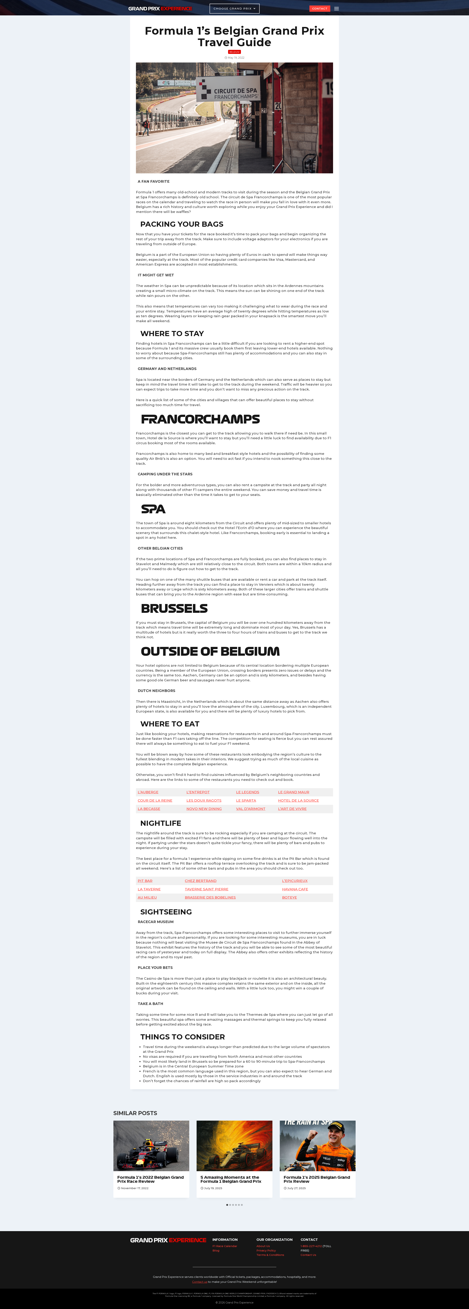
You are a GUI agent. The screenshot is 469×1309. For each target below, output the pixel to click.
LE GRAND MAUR (293, 792)
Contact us (199, 1282)
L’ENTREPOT (198, 792)
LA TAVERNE (149, 889)
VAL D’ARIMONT (250, 809)
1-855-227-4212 (311, 1246)
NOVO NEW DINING (204, 809)
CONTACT (320, 8)
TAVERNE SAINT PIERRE (206, 889)
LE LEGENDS (247, 792)
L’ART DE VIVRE (292, 809)
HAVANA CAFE (295, 889)
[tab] (227, 1205)
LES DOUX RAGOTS (204, 800)
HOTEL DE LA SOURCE (298, 800)
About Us (263, 1246)
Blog (216, 1250)
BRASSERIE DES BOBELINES (210, 897)
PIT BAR (145, 881)
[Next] (349, 1161)
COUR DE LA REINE (155, 800)
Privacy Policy (266, 1250)
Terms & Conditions (270, 1255)
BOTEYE (289, 897)
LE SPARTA (246, 800)
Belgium (234, 52)
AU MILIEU (147, 897)
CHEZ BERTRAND (201, 881)
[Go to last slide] (120, 1161)
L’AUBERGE (148, 792)
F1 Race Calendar (225, 1246)
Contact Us (308, 1255)
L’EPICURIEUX (295, 881)
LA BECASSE (149, 809)
